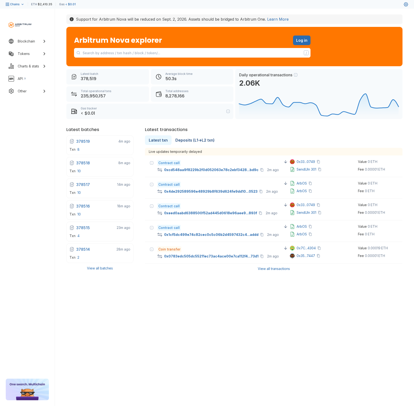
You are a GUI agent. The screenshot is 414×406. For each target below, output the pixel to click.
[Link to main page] (20, 25)
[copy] (262, 169)
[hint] (295, 74)
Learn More (278, 19)
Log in (301, 40)
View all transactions (274, 269)
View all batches (100, 268)
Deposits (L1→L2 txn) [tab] (195, 140)
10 (79, 171)
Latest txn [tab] (158, 140)
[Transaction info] (152, 163)
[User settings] (405, 4)
